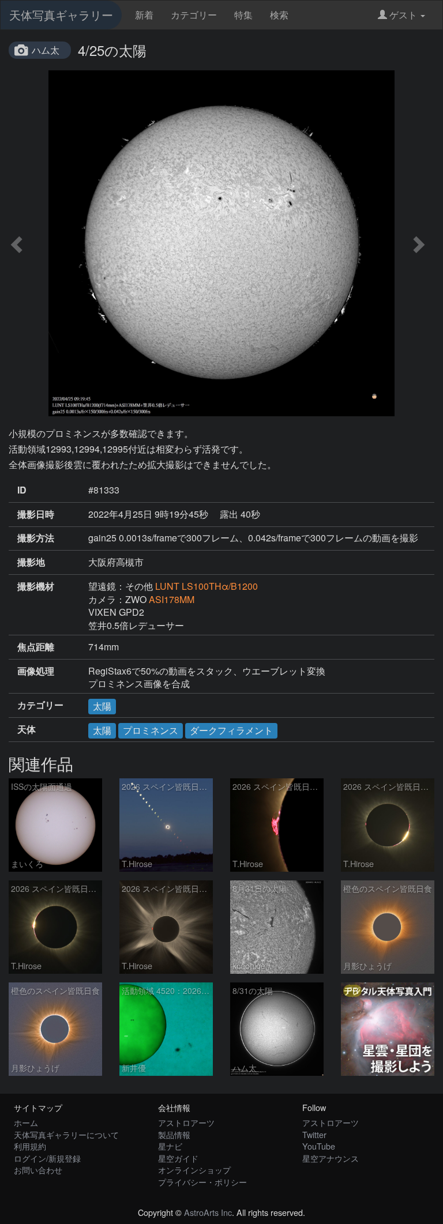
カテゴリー (194, 14)
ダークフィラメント (231, 730)
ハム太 (45, 50)
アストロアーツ (186, 1122)
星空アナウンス (330, 1158)
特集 (243, 14)
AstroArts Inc (208, 1212)
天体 (26, 729)
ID (22, 490)
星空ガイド (178, 1158)
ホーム (26, 1122)
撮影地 (31, 562)
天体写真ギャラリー (61, 14)
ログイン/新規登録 (47, 1158)
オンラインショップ (194, 1169)
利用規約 (30, 1146)
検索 (279, 14)
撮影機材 (35, 586)
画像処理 (35, 671)
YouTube (318, 1146)
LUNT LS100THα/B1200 (206, 586)
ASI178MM (171, 599)
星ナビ (170, 1146)
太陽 (102, 706)
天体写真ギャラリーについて (66, 1134)
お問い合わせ (38, 1169)
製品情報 (174, 1134)
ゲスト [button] (403, 14)
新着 (144, 14)
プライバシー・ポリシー (202, 1182)
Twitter (314, 1134)
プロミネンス (150, 730)
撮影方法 (35, 538)
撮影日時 (35, 514)
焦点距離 (35, 647)
